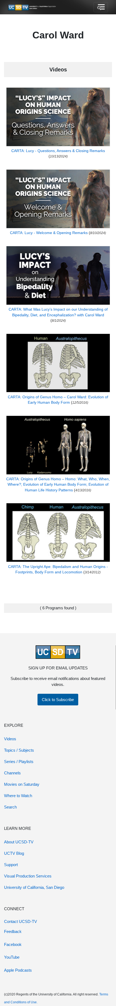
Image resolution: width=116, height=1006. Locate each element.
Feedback (13, 931)
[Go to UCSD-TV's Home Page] (32, 7)
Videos (10, 739)
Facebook (13, 944)
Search (10, 807)
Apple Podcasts (18, 970)
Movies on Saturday (21, 784)
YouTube (11, 957)
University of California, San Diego (34, 887)
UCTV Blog (14, 853)
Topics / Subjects (19, 750)
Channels (12, 773)
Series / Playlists (18, 761)
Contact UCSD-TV (20, 921)
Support (11, 864)
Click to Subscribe (58, 699)
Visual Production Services (28, 876)
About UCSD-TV (18, 842)
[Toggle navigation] (101, 7)
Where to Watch (18, 795)
